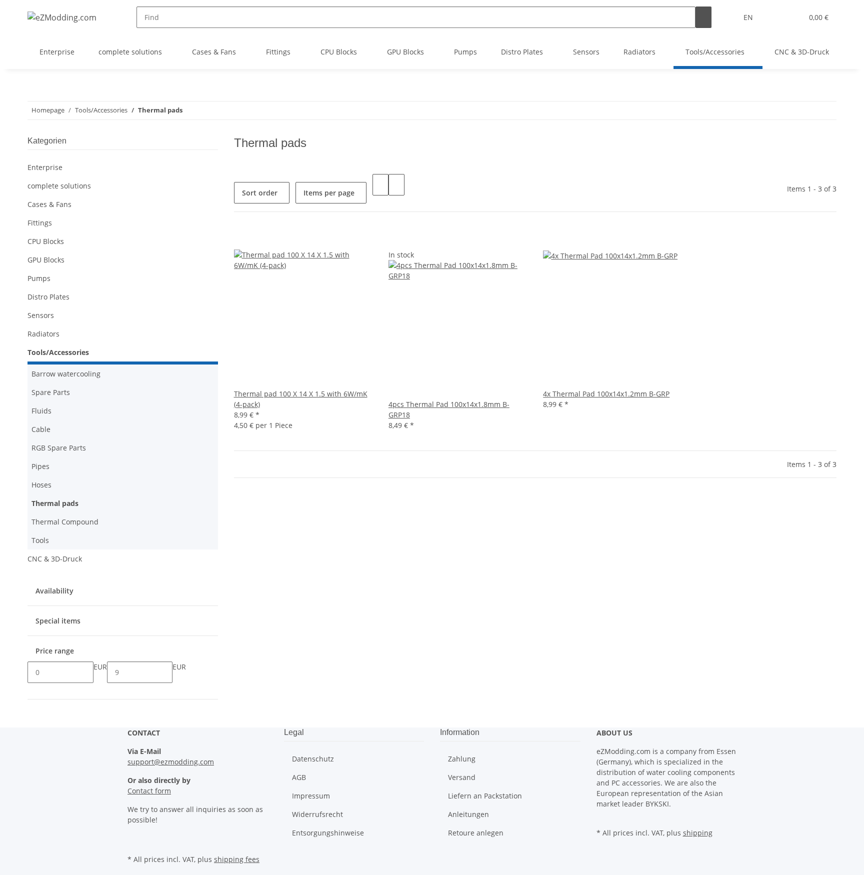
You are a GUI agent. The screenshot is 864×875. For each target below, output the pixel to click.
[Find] (704, 17)
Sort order (260, 193)
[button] (775, 17)
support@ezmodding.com (171, 761)
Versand (462, 777)
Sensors (41, 315)
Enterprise (45, 167)
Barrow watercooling (66, 373)
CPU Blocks (46, 241)
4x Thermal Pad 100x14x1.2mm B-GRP (606, 393)
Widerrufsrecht (317, 814)
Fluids (42, 411)
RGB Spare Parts (59, 447)
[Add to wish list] (242, 239)
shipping (697, 833)
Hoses (42, 485)
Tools (40, 540)
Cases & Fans (50, 204)
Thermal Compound (65, 521)
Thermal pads (55, 503)
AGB (299, 777)
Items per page (329, 193)
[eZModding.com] (62, 17)
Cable (41, 429)
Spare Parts (51, 392)
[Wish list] (791, 17)
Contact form (149, 791)
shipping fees (237, 859)
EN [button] (749, 17)
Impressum (311, 795)
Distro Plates (49, 297)
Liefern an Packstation (485, 795)
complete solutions (59, 185)
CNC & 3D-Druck (55, 559)
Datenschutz (313, 759)
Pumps (39, 278)
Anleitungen (468, 814)
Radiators (44, 333)
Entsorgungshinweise (328, 833)
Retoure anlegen (476, 833)
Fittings (40, 223)
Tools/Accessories (58, 352)
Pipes (41, 466)
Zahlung (462, 759)
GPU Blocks (46, 259)
